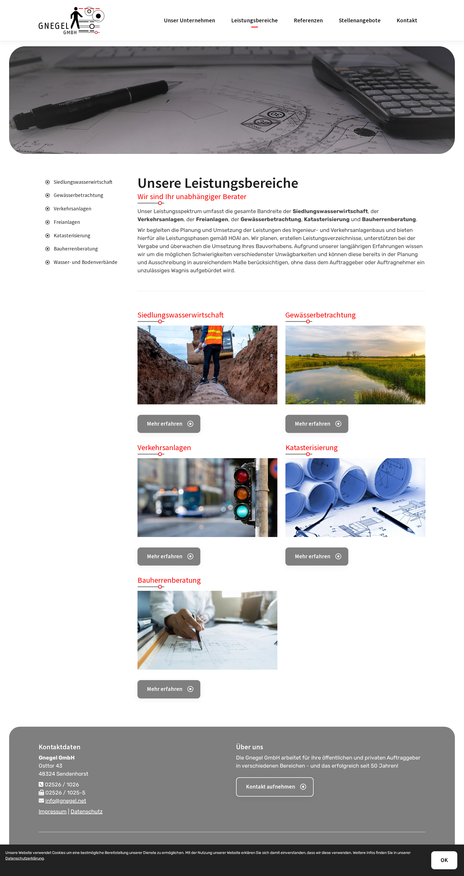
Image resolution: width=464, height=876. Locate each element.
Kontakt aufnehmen (270, 786)
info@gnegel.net (65, 800)
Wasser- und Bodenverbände (85, 262)
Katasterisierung (72, 235)
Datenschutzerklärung (24, 858)
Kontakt (407, 20)
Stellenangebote (359, 20)
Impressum (53, 811)
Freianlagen (67, 222)
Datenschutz (87, 811)
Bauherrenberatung (76, 248)
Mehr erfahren (164, 423)
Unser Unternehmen (189, 20)
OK (444, 860)
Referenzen (308, 20)
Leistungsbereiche (254, 20)
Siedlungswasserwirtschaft (83, 182)
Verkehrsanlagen (72, 208)
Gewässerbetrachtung (78, 195)
